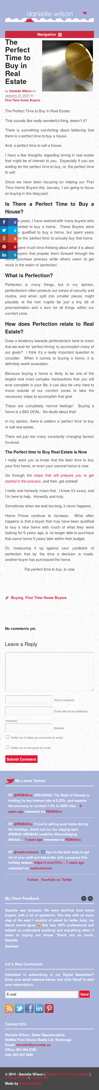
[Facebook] (29, 1018)
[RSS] (9, 1018)
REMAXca (54, 811)
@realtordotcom (26, 851)
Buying (17, 597)
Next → (90, 899)
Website (59, 728)
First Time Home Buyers (22, 100)
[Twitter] (19, 1018)
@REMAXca (23, 795)
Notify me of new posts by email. (31, 748)
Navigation (46, 34)
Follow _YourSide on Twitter (49, 879)
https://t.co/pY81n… (49, 862)
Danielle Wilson (20, 91)
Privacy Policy (16, 1087)
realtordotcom (41, 868)
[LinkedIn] (39, 1018)
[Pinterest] (49, 1018)
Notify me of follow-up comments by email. (37, 737)
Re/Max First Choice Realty (67, 1084)
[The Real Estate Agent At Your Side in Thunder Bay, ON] (49, 19)
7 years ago (34, 839)
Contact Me (39, 1087)
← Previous (84, 899)
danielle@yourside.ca (33, 1054)
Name (64, 700)
